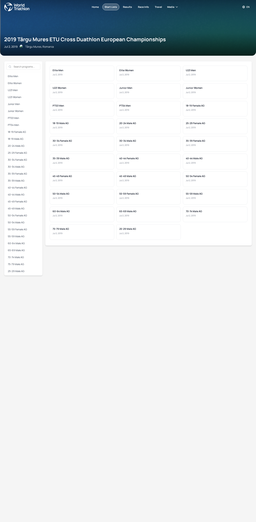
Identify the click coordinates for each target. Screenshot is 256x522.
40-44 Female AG (17, 187)
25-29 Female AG (17, 152)
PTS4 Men (13, 125)
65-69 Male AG (16, 250)
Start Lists (111, 7)
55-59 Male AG (16, 236)
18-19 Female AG (17, 132)
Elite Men (13, 76)
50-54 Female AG (17, 215)
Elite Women (15, 83)
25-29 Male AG (16, 271)
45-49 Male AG (16, 208)
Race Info (143, 7)
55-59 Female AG (17, 229)
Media (170, 7)
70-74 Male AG (16, 257)
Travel (158, 7)
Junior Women (15, 111)
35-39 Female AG (17, 173)
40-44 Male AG (16, 194)
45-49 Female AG (17, 201)
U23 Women (14, 97)
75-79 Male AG (16, 264)
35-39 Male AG (16, 180)
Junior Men (14, 104)
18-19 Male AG (15, 138)
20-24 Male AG (16, 145)
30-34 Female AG (17, 159)
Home (95, 7)
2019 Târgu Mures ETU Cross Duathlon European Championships (85, 39)
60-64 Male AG (16, 243)
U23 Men (13, 90)
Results (127, 7)
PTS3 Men (13, 118)
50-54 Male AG (16, 222)
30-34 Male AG (16, 166)
